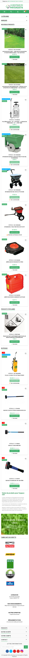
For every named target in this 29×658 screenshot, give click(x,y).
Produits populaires (8, 309)
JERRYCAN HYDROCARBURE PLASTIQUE (14, 297)
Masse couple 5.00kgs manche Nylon (14, 410)
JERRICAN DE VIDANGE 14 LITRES (14, 262)
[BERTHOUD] (10, 554)
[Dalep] (10, 574)
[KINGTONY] (10, 583)
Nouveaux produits (7, 24)
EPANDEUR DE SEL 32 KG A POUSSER (14, 192)
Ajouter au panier (15, 57)
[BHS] (10, 564)
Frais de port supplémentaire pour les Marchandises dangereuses (14, 336)
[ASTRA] (10, 545)
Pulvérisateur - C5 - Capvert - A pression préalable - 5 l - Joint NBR (14, 122)
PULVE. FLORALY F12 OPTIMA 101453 (14, 375)
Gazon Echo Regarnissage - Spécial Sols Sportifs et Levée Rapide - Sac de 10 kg (14, 87)
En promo (4, 348)
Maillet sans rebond (14, 445)
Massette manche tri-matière (14, 480)
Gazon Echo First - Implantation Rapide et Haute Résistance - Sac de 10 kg (14, 52)
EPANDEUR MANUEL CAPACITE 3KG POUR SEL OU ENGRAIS (14, 157)
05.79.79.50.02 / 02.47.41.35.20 (15, 1)
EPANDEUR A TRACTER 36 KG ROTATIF (14, 227)
